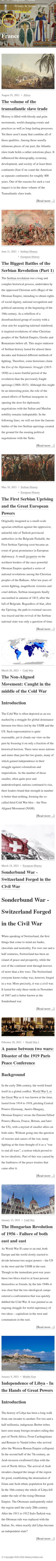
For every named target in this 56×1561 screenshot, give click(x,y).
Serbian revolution (18, 278)
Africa (26, 95)
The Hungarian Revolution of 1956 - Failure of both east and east (27, 1233)
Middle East (29, 1376)
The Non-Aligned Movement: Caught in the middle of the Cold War (26, 683)
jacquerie (31, 556)
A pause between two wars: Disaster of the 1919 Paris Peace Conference (27, 1055)
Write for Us (23, 11)
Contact (43, 6)
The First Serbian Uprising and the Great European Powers (27, 505)
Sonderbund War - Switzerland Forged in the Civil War (26, 879)
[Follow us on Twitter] (5, 6)
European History (30, 256)
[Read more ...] (45, 201)
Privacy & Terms (25, 6)
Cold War (28, 670)
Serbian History (28, 251)
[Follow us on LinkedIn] (5, 11)
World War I (32, 1042)
